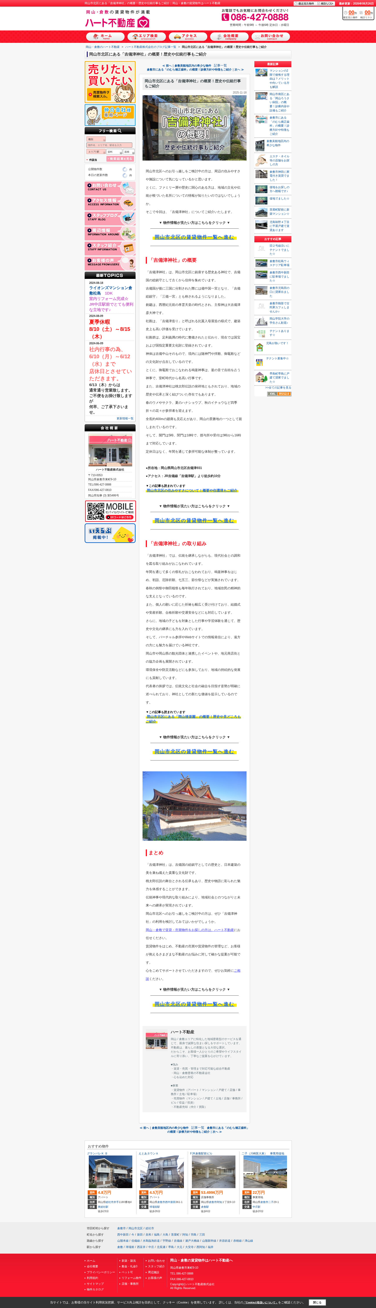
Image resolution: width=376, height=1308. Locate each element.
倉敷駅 (205, 1206)
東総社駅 (103, 1206)
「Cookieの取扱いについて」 (260, 1302)
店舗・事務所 (130, 1283)
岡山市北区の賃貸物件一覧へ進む (194, 237)
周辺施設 (153, 1272)
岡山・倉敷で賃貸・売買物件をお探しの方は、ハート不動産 (190, 930)
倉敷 (120, 1247)
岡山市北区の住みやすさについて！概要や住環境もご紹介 (192, 490)
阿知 (219, 1202)
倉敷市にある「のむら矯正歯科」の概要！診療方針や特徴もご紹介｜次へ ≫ (195, 69)
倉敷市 (161, 1202)
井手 (116, 1202)
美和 (148, 1234)
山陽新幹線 (209, 1240)
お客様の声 (155, 1278)
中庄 (151, 1247)
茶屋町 (175, 1234)
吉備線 (178, 1240)
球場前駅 (154, 1206)
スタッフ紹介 (156, 1266)
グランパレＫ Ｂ (97, 1153)
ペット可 (127, 1272)
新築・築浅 (129, 1260)
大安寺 (189, 1247)
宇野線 (167, 1240)
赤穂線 (237, 1240)
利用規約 (92, 1278)
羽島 (193, 1234)
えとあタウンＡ (148, 1153)
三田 (202, 1234)
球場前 (130, 1247)
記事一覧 (220, 65)
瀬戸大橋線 (192, 1240)
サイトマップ (95, 1283)
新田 (140, 1234)
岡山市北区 (136, 1228)
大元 (179, 1247)
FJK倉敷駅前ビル (201, 1153)
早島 (171, 1247)
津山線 (249, 1240)
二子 (271, 1202)
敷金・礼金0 (129, 1266)
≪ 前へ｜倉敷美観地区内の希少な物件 (186, 65)
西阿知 (200, 1247)
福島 (157, 1234)
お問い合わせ (156, 1260)
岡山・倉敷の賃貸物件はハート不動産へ (201, 1260)
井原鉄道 (224, 1240)
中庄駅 (256, 1206)
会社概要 (92, 1266)
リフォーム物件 (131, 1278)
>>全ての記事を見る (278, 387)
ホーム (91, 1260)
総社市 (110, 1202)
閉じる (317, 1302)
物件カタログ (95, 1289)
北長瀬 (161, 1247)
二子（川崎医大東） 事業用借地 (263, 1153)
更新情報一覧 (125, 418)
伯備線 (135, 1240)
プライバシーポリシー (101, 1272)
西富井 (141, 1247)
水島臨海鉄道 (151, 1240)
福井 (210, 1247)
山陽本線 (123, 1240)
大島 (165, 1234)
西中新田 (170, 1202)
